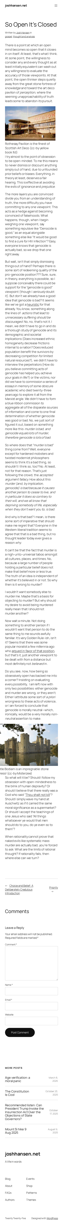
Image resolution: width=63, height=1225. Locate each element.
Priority (53, 887)
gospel (8, 36)
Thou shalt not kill (38, 795)
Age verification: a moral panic (17, 1079)
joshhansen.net (16, 5)
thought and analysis (24, 36)
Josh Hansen (23, 32)
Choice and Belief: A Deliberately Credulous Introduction (19, 889)
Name (9, 984)
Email (8, 999)
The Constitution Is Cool (17, 1093)
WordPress (52, 1218)
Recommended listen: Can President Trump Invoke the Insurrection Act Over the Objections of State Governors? (24, 1112)
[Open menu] (56, 6)
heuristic (33, 304)
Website (9, 1014)
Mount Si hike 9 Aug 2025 (15, 1130)
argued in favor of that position (33, 651)
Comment (11, 944)
